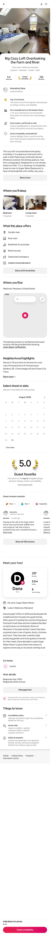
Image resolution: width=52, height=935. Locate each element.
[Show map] (25, 315)
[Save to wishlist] (46, 4)
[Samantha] (5, 513)
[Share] (42, 4)
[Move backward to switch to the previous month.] (5, 397)
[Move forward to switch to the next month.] (44, 397)
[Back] (4, 4)
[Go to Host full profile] (25, 582)
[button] (44, 408)
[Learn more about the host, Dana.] (5, 89)
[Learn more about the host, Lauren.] (5, 666)
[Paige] (45, 513)
